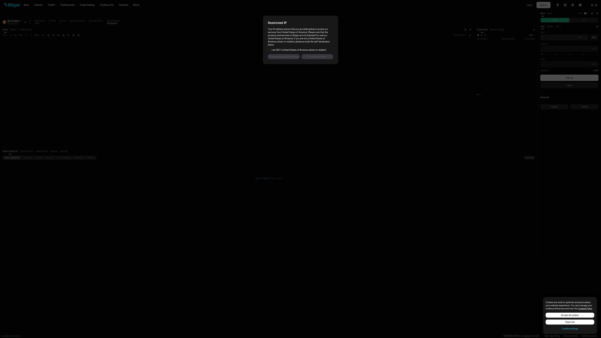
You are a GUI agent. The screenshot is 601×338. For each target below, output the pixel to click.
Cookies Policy (585, 308)
